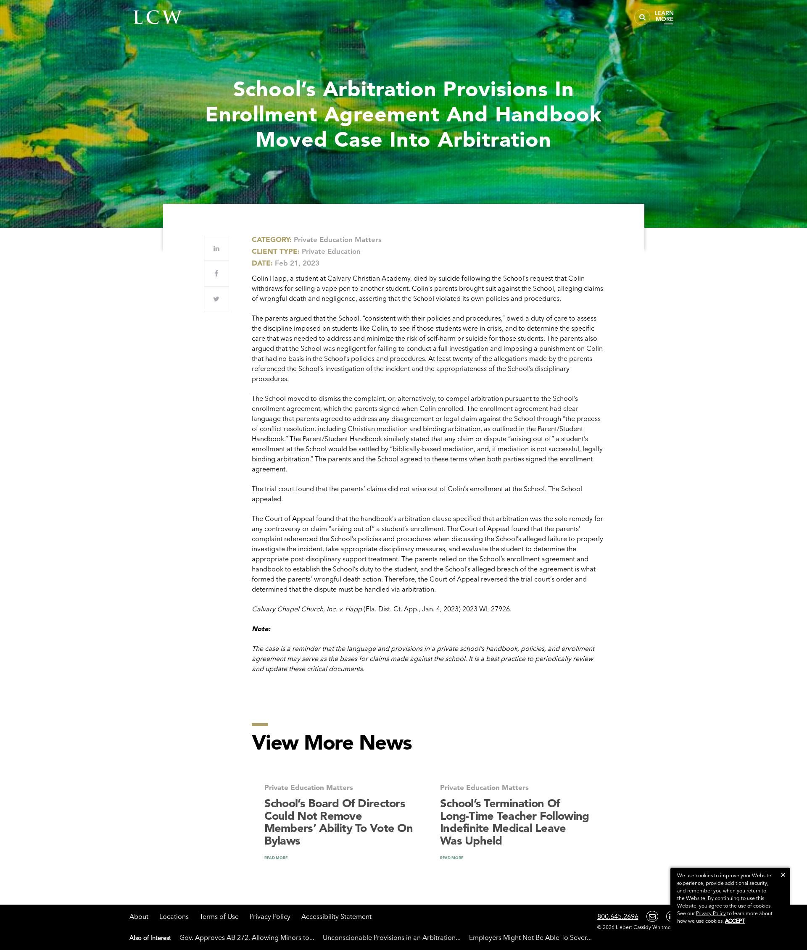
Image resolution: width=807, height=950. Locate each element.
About (138, 916)
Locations (174, 916)
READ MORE (275, 857)
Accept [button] (735, 921)
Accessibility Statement (336, 916)
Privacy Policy (270, 916)
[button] (783, 874)
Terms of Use (219, 916)
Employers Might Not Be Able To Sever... (530, 937)
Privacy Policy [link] (711, 913)
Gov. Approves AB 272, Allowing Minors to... (246, 937)
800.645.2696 (617, 916)
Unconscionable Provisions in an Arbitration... (392, 937)
